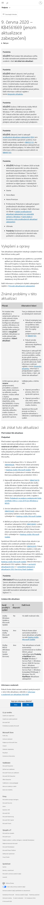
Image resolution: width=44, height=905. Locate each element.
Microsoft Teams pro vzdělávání (11, 772)
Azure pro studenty (7, 790)
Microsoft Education (8, 766)
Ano (15, 704)
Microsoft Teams (7, 823)
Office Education (7, 779)
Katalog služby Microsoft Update (30, 638)
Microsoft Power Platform (9, 850)
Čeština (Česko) (10, 883)
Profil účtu (5, 735)
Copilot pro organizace (8, 715)
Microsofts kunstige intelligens (10, 799)
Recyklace (5, 752)
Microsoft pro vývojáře (8, 833)
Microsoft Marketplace (8, 847)
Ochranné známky (7, 898)
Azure (4, 806)
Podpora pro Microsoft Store (10, 742)
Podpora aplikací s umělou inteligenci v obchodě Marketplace (18, 840)
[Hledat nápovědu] (7, 2)
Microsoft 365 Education (9, 776)
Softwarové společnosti (9, 853)
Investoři (5, 877)
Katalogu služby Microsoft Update (18, 470)
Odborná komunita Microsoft (10, 843)
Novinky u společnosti (8, 870)
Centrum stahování (7, 739)
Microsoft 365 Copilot (8, 820)
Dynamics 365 (6, 810)
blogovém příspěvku (15, 94)
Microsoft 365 (6, 722)
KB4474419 (34, 480)
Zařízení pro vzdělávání (9, 769)
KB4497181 (7, 152)
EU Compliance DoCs (30, 898)
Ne (28, 704)
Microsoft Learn (7, 836)
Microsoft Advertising (8, 816)
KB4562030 (31, 546)
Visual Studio (6, 857)
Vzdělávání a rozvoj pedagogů (10, 783)
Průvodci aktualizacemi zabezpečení (21, 286)
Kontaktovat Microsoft (8, 895)
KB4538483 (31, 524)
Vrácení (5, 746)
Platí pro (5, 43)
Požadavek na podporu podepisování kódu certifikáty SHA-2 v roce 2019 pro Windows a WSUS (23, 500)
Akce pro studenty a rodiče (9, 786)
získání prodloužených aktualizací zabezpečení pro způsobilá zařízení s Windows (20, 214)
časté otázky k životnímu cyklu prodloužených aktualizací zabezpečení (21, 219)
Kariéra (4, 867)
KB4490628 (9, 464)
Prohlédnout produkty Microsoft (11, 726)
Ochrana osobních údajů (21, 895)
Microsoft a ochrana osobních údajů (12, 874)
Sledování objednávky (8, 749)
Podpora (5, 7)
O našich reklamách (18, 898)
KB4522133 (29, 142)
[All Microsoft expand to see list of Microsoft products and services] (2, 2)
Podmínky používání (34, 895)
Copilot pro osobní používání (10, 719)
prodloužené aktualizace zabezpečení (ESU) (18, 137)
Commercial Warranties (9, 756)
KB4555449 (9, 511)
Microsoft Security (7, 803)
